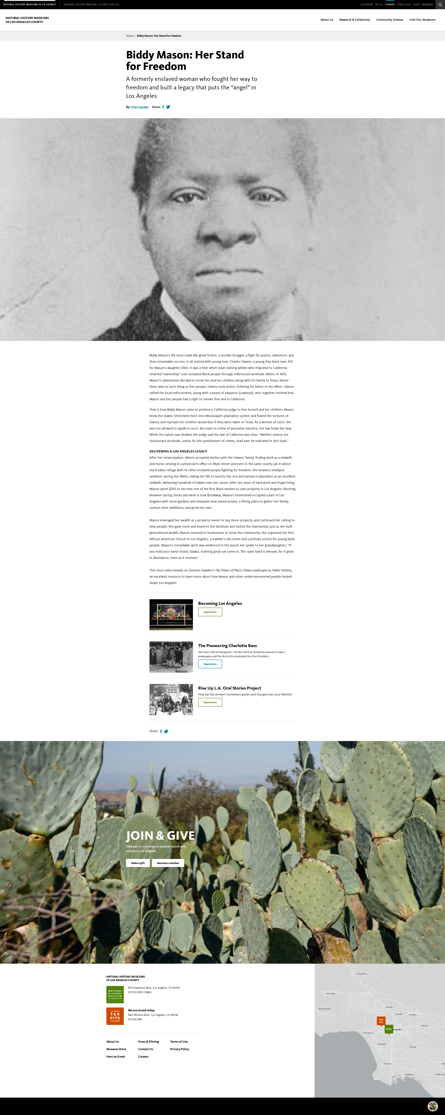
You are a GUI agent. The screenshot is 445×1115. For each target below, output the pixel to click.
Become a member (168, 863)
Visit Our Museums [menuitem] (422, 20)
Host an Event (115, 1056)
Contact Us (145, 1049)
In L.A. (379, 4)
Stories (390, 4)
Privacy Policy (179, 1049)
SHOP (416, 4)
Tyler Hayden (140, 107)
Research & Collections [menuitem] (354, 20)
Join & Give (404, 4)
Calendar (366, 4)
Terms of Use (179, 1042)
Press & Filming (148, 1042)
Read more (210, 612)
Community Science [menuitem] (389, 20)
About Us (112, 1042)
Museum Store (116, 1049)
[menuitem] (30, 4)
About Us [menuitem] (327, 20)
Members (427, 4)
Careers (143, 1056)
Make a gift (138, 863)
